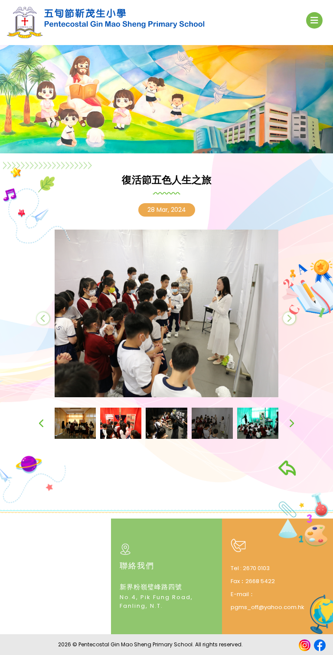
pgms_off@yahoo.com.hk (267, 607)
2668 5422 (260, 581)
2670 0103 (256, 568)
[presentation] (43, 318)
